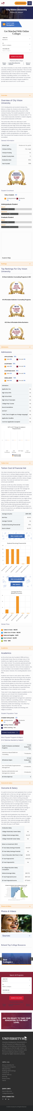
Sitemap (4, 1076)
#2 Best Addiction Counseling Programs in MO (16, 277)
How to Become (7, 1091)
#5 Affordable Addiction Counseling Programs (16, 299)
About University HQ (8, 1065)
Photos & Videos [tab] (6, 906)
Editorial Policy (6, 1069)
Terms (4, 1080)
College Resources (7, 1093)
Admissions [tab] (4, 347)
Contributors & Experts (9, 1067)
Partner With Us (6, 1074)
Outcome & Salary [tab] (6, 783)
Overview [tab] (4, 95)
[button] (1, 959)
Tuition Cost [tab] (4, 463)
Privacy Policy (6, 1078)
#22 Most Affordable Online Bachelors (16, 322)
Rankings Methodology (9, 1071)
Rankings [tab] (4, 264)
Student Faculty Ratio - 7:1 (10, 732)
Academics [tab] (4, 648)
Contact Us (5, 1073)
